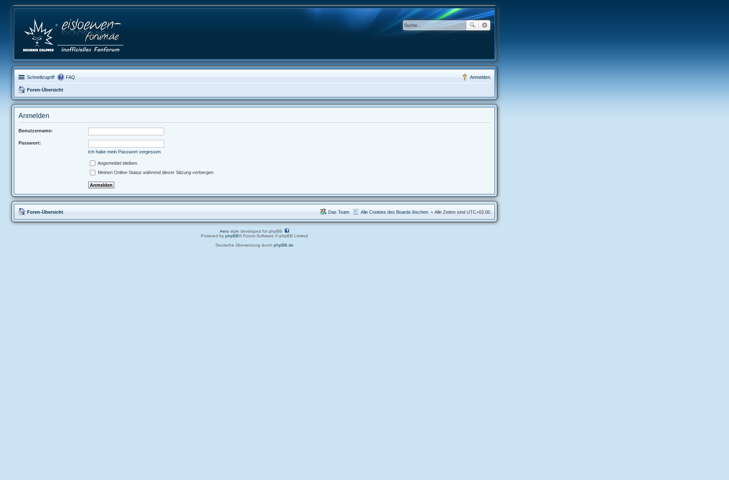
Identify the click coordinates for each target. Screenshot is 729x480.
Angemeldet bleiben (117, 163)
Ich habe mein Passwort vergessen (124, 151)
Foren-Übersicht (45, 89)
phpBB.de (284, 245)
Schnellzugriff (40, 77)
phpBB (232, 235)
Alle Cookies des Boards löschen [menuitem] (394, 212)
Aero (224, 231)
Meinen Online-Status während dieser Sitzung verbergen (155, 172)
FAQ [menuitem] (70, 77)
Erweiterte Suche (484, 25)
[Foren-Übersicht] (74, 34)
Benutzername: (36, 130)
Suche (472, 25)
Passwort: (30, 142)
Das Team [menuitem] (338, 212)
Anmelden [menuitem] (480, 77)
